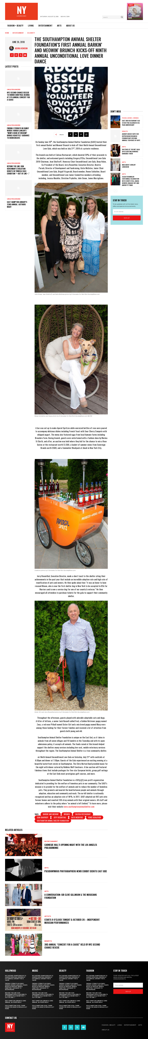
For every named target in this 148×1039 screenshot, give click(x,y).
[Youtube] (25, 55)
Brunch (67, 814)
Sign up (127, 218)
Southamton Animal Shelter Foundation (53, 820)
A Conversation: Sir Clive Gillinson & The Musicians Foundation (70, 896)
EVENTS (131, 5)
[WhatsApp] (86, 134)
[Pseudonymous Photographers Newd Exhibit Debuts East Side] (23, 870)
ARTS (46, 868)
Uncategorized (13, 89)
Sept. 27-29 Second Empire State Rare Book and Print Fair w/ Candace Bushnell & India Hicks (134, 13)
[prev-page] (112, 190)
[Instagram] (16, 55)
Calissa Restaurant (83, 814)
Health (125, 131)
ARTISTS (47, 916)
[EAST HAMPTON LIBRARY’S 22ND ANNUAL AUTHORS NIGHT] (18, 188)
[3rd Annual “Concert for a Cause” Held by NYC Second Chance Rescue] (23, 945)
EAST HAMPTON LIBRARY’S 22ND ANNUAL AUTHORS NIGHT (17, 204)
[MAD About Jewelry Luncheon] (115, 164)
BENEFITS (48, 941)
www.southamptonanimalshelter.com (79, 806)
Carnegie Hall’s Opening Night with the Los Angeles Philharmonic (70, 846)
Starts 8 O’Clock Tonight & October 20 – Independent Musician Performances (72, 921)
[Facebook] (12, 55)
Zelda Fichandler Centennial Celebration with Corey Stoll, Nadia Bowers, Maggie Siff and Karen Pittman (130, 180)
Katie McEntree (77, 817)
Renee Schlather (94, 817)
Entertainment (18, 33)
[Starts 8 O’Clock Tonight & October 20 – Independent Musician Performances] (23, 920)
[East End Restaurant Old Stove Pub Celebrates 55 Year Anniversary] (115, 121)
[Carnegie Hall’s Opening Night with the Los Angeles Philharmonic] (23, 845)
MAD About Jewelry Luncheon (129, 166)
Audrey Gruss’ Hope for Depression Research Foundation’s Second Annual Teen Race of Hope (131, 137)
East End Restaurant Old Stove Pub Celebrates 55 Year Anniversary (131, 122)
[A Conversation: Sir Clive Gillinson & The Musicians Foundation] (23, 895)
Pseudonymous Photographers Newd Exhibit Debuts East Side (75, 871)
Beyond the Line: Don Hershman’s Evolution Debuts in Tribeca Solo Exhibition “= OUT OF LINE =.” (18, 170)
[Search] (122, 17)
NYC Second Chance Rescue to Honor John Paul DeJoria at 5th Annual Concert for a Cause (18, 96)
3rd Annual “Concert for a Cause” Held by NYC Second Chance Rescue (72, 946)
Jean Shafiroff (42, 817)
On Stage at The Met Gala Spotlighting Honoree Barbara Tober (131, 151)
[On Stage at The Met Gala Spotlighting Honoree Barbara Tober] (115, 150)
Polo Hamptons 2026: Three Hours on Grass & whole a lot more (16, 1007)
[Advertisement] (127, 71)
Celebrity (31, 33)
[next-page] (115, 190)
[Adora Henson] (12, 48)
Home (7, 33)
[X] (21, 55)
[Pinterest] (81, 134)
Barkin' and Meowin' (51, 814)
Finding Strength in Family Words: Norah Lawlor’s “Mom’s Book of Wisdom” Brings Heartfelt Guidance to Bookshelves (18, 133)
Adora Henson (21, 48)
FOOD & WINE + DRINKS (130, 118)
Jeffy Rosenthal (60, 817)
